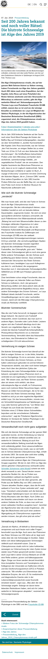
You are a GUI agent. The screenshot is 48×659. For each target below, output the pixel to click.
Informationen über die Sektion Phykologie (19, 129)
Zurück (15, 614)
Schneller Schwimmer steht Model (15, 468)
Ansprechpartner (15, 127)
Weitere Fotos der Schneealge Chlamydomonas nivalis (22, 624)
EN (35, 4)
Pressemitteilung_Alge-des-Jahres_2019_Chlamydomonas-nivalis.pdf (19, 635)
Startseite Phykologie (22, 642)
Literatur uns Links (31, 127)
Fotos (3, 127)
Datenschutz (7, 652)
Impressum (19, 652)
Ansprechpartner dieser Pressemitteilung (20, 629)
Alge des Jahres (9, 632)
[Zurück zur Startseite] (4, 4)
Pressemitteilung (22, 18)
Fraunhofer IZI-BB (36, 604)
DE (29, 4)
